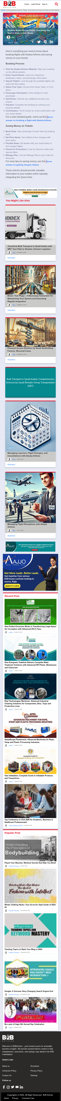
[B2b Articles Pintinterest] (46, 41)
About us (6, 1066)
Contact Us (6, 1075)
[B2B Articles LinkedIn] (22, 1087)
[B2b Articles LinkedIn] (52, 42)
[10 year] (30, 547)
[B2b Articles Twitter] (39, 41)
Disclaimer (34, 1066)
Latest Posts (35, 4)
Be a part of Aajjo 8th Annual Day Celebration (24, 1024)
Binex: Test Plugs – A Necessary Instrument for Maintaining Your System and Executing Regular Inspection (30, 298)
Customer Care (28, 1098)
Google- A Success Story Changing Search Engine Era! (29, 991)
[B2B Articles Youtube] (17, 1087)
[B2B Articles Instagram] (8, 1087)
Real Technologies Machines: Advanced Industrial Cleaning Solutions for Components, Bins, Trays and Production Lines (28, 703)
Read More (11, 258)
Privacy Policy (36, 1071)
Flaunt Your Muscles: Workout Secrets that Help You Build (30, 863)
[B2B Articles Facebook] (4, 1087)
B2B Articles (48, 1095)
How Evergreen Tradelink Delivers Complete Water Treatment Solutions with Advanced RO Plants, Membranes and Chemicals (30, 665)
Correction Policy (9, 1071)
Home (27, 4)
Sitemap (33, 1075)
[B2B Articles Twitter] (13, 1087)
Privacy (15, 1098)
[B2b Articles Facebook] (33, 41)
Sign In (44, 4)
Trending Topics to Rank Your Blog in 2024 (23, 949)
